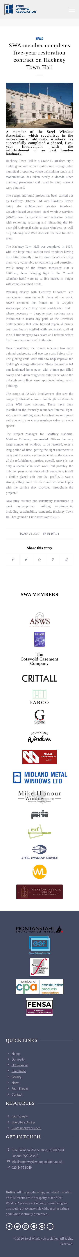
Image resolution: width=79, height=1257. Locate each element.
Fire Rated (19, 1071)
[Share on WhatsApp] (39, 560)
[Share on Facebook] (12, 560)
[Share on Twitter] (26, 560)
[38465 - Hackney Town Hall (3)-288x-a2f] (39, 105)
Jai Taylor (53, 533)
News (39, 38)
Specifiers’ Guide (23, 1122)
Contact (17, 1094)
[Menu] (71, 9)
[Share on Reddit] (66, 560)
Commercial (20, 1065)
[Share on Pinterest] (53, 560)
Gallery (16, 1076)
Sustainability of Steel (26, 1127)
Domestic (18, 1059)
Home (16, 1053)
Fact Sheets (20, 1088)
